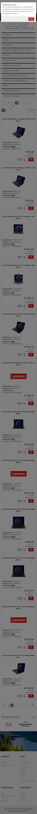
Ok (31, 19)
